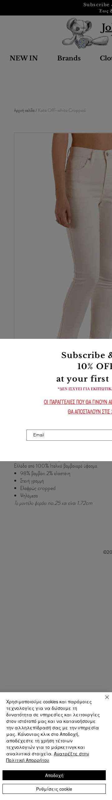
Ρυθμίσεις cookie (54, 789)
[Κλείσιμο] (103, 700)
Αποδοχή (54, 775)
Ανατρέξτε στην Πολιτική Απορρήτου (47, 756)
